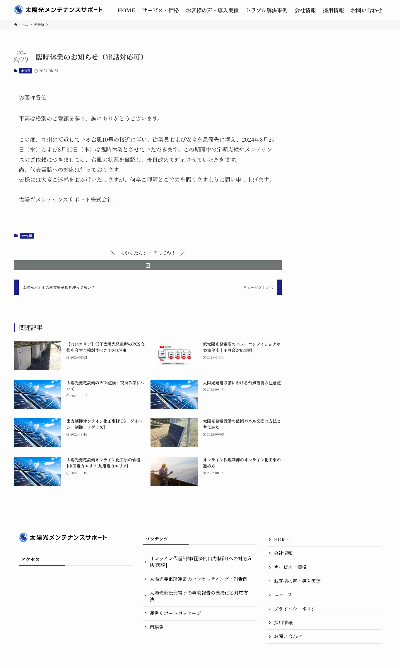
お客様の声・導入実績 (297, 581)
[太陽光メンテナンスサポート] (58, 10)
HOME (281, 539)
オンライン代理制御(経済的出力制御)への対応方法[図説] (201, 561)
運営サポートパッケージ (175, 613)
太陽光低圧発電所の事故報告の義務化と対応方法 (199, 595)
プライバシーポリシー (297, 608)
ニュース (283, 594)
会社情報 (283, 553)
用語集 (157, 627)
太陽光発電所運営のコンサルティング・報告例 (198, 578)
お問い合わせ (288, 636)
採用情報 (283, 622)
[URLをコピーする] (148, 265)
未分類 (25, 70)
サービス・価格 (290, 566)
